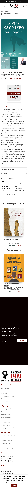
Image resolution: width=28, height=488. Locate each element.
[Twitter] (8, 195)
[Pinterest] (10, 195)
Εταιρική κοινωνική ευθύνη (8, 428)
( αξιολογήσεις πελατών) (14, 80)
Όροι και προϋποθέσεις (7, 409)
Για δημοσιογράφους (6, 443)
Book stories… (4, 393)
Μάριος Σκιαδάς (16, 78)
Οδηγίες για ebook (5, 425)
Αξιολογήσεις (4, 173)
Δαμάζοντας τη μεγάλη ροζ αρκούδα (11, 284)
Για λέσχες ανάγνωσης (6, 440)
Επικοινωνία (4, 401)
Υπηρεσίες (4, 390)
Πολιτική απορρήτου (6, 422)
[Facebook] (6, 195)
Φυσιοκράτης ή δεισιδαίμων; (12, 239)
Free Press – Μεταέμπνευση (8, 435)
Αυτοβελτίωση (4, 14)
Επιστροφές (4, 419)
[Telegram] (14, 195)
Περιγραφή (4, 106)
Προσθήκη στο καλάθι (14, 93)
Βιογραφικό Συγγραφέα (7, 169)
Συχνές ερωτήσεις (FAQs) (7, 396)
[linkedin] (12, 195)
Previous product (2, 17)
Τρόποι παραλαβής (6, 417)
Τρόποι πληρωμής (5, 411)
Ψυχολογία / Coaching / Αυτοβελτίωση (10, 13)
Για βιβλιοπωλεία (5, 438)
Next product (5, 17)
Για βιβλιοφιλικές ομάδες (7, 448)
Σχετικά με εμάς (5, 388)
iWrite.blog (3, 399)
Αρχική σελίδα (4, 11)
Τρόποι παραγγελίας (6, 414)
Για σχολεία (4, 446)
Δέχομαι (14, 485)
